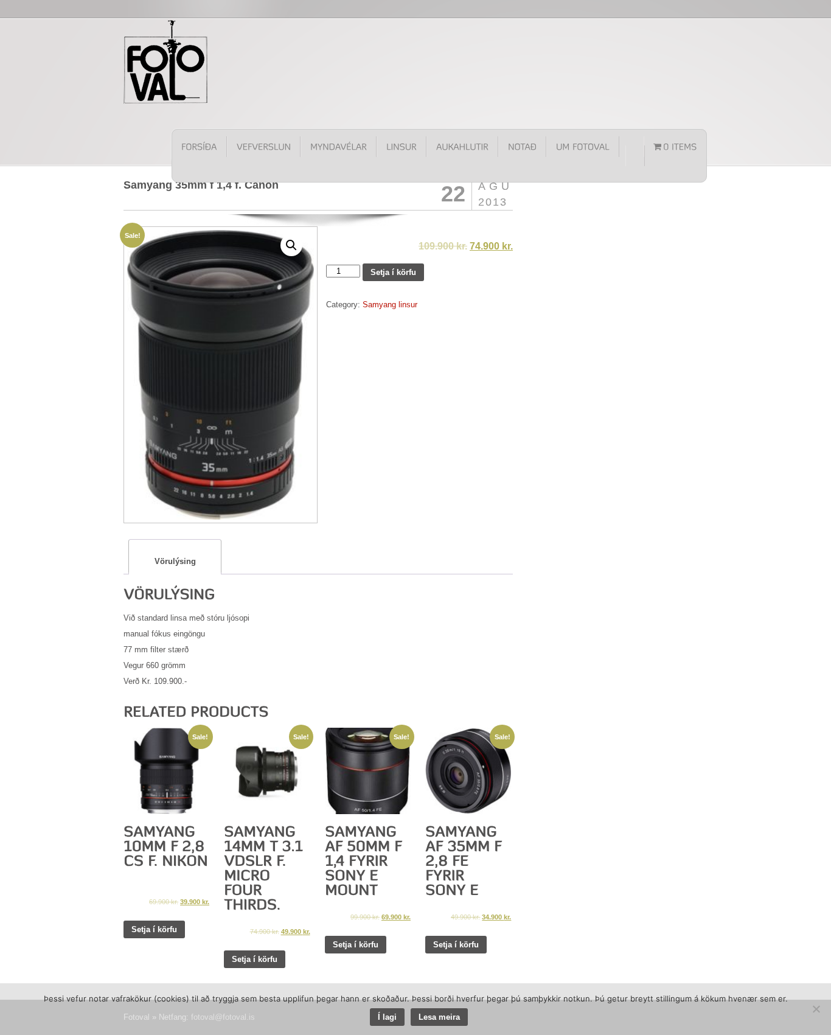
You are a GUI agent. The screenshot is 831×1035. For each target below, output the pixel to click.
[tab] (174, 557)
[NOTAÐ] (522, 146)
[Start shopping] (675, 146)
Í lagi (387, 1017)
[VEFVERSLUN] (264, 146)
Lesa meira (439, 1017)
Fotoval (166, 61)
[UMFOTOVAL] (582, 146)
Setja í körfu (393, 272)
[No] (816, 1009)
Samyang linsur (390, 304)
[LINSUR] (401, 146)
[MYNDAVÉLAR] (339, 146)
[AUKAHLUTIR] (462, 146)
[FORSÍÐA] (199, 146)
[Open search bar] (635, 155)
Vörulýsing (175, 561)
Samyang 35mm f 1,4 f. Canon (201, 185)
